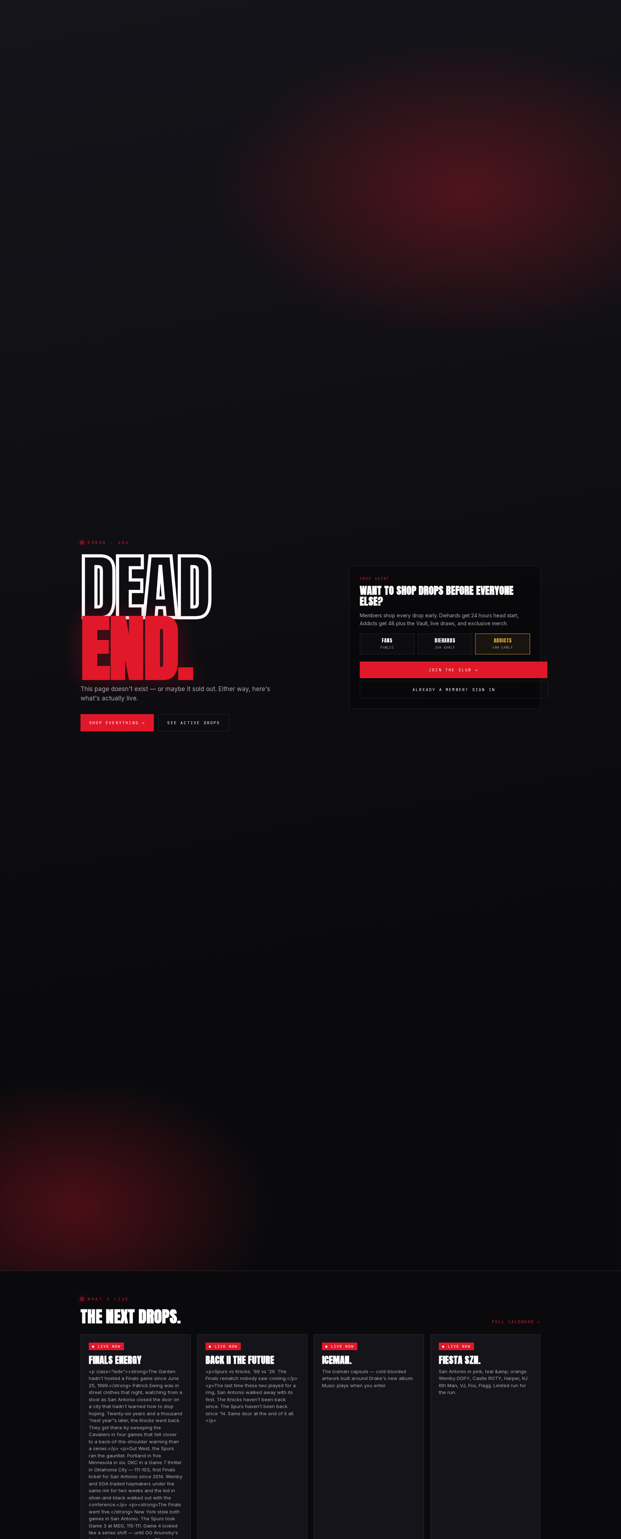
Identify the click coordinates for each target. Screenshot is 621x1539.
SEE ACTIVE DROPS (193, 722)
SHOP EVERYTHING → (117, 722)
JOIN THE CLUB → (453, 669)
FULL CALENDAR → (516, 1322)
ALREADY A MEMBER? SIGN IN (454, 689)
